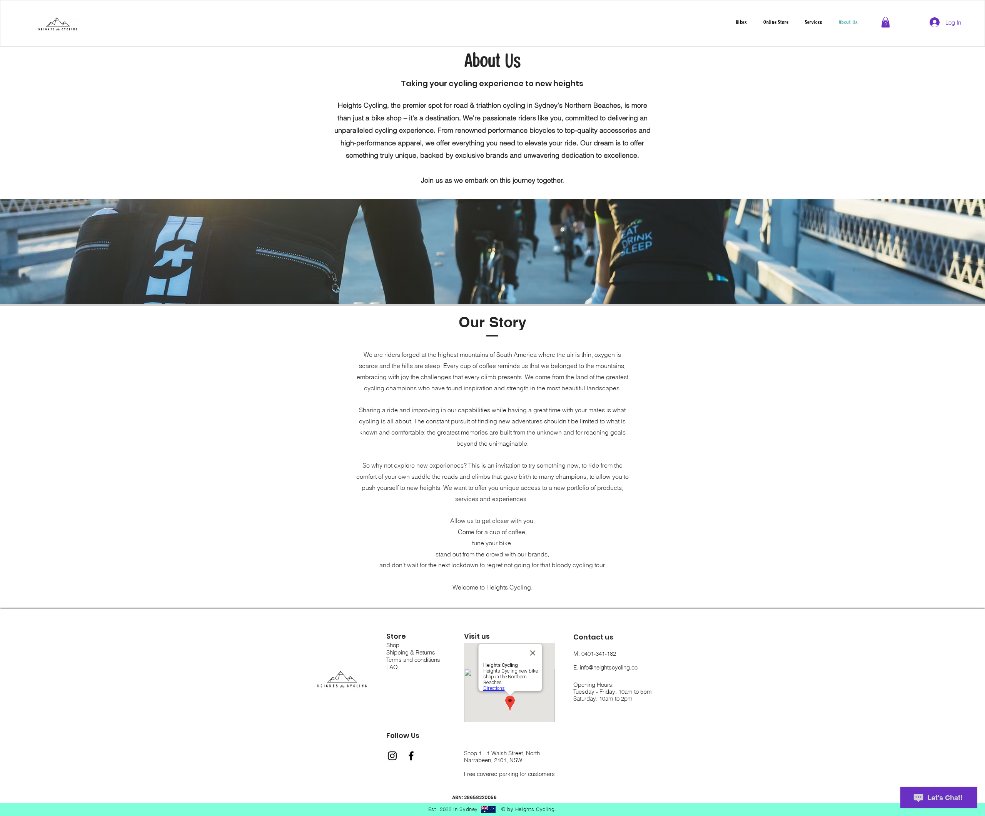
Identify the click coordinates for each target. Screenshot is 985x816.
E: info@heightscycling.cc (605, 667)
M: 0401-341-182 (594, 653)
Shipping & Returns (410, 652)
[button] (813, 22)
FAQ (392, 667)
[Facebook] (411, 756)
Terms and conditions (413, 659)
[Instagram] (392, 756)
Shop (392, 645)
